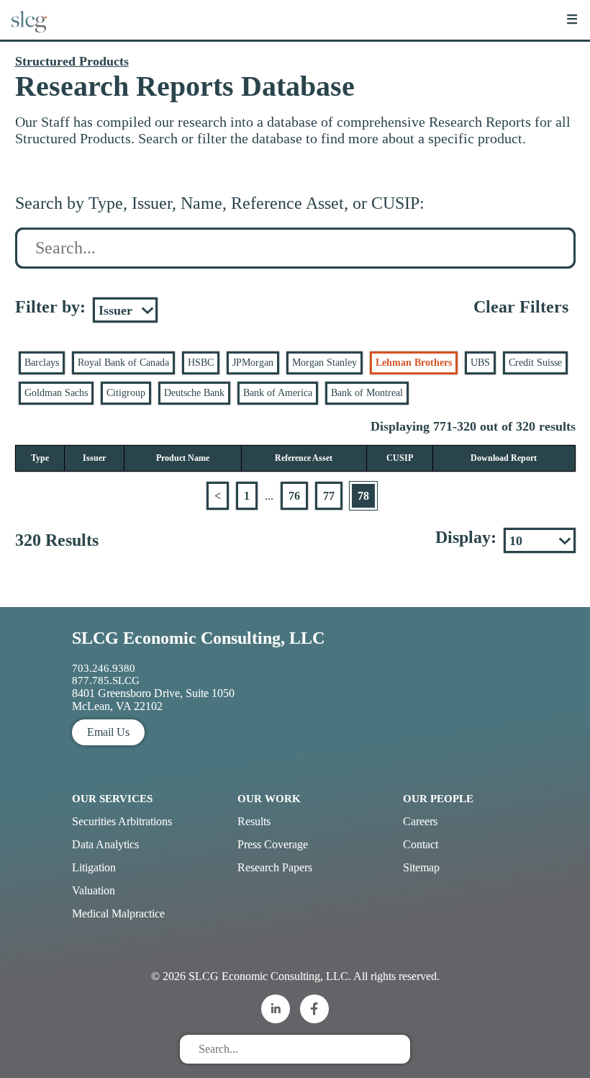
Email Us (108, 732)
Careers (420, 821)
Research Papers (274, 867)
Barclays (41, 362)
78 (363, 496)
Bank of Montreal (367, 392)
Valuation (93, 890)
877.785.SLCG (106, 680)
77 (329, 496)
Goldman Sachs (56, 392)
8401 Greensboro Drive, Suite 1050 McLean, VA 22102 (153, 699)
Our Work (269, 798)
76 (294, 496)
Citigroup (125, 392)
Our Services (112, 798)
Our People (438, 798)
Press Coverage (272, 844)
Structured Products (72, 61)
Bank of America (277, 392)
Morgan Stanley (324, 362)
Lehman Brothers (414, 362)
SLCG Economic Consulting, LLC (198, 638)
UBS (480, 362)
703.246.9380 (103, 668)
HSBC (201, 362)
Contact (420, 844)
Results (254, 821)
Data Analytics (105, 844)
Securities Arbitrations (122, 821)
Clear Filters (520, 306)
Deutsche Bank (194, 392)
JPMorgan (252, 362)
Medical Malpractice (118, 913)
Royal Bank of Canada (123, 362)
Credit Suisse (535, 362)
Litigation (94, 867)
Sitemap (421, 867)
